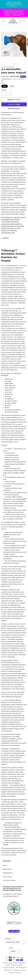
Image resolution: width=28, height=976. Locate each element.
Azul (4, 86)
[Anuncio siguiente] (25, 4)
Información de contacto (15, 972)
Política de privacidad (8, 967)
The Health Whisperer (12, 963)
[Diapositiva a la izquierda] (10, 64)
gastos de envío (6, 79)
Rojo (11, 86)
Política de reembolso (16, 965)
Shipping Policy (8, 873)
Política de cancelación (20, 970)
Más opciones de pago (14, 108)
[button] (3, 21)
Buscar (5, 865)
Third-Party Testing (9, 880)
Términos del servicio (21, 967)
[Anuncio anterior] (3, 4)
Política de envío (8, 970)
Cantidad (3, 90)
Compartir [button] (6, 238)
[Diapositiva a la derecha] (17, 64)
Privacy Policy (7, 877)
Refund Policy (7, 869)
